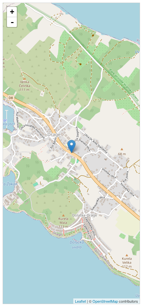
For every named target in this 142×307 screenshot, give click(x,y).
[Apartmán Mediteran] (71, 146)
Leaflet (80, 301)
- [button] (12, 22)
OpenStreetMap (105, 301)
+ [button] (12, 12)
